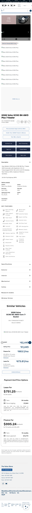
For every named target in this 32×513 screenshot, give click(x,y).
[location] (29, 1)
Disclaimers (27, 491)
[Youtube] (6, 483)
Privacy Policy (5, 504)
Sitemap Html (13, 504)
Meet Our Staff (3, 493)
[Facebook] (3, 483)
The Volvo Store (2, 505)
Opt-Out (20, 504)
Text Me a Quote (16, 137)
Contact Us (7, 469)
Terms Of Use (9, 505)
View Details (16, 372)
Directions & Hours (13, 492)
